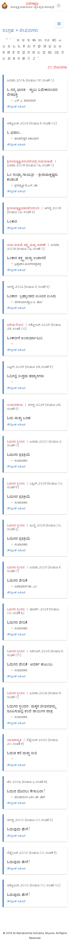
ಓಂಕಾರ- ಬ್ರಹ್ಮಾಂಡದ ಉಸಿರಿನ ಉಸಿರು (31, 296)
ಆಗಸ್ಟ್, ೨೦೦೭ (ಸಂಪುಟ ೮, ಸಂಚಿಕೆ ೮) (28, 286)
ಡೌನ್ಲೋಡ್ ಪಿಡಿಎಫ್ (16, 106)
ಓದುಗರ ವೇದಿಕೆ (17, 580)
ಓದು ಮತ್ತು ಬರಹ (19, 418)
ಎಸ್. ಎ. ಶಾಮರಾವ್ (25, 100)
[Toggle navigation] (58, 5)
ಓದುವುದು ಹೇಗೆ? (18, 829)
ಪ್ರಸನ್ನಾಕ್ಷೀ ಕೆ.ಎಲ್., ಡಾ (26, 185)
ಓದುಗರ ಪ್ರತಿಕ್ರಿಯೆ (18, 455)
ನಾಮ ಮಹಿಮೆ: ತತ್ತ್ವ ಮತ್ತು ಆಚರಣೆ (26, 245)
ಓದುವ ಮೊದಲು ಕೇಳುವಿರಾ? (26, 791)
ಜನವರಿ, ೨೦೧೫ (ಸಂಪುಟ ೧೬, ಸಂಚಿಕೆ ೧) (30, 165)
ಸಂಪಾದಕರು (20, 460)
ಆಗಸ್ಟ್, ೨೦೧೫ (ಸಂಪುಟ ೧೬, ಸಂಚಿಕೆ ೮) (34, 210)
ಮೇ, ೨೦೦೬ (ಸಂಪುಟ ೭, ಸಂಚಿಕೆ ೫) (27, 782)
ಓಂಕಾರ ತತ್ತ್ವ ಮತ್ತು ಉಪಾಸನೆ (26, 258)
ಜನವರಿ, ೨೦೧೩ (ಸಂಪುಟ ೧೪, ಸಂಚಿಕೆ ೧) (30, 80)
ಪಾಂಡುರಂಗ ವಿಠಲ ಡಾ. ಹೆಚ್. (30, 797)
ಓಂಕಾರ (12, 221)
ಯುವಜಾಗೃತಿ (14, 740)
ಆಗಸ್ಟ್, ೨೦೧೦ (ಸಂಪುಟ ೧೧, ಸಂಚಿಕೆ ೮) (30, 820)
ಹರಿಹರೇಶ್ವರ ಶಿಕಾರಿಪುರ (26, 138)
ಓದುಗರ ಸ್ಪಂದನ (16, 441)
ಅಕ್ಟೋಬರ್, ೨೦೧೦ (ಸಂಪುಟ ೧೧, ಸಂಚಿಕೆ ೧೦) (33, 885)
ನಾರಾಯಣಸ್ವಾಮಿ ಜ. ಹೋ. (28, 302)
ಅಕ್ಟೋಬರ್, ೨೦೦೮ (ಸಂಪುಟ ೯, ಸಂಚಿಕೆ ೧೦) (32, 123)
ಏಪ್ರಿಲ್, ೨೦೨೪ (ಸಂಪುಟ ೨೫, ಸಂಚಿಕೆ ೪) (30, 367)
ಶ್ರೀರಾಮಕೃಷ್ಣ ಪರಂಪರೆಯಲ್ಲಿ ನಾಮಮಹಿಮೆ (30, 161)
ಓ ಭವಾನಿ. (14, 132)
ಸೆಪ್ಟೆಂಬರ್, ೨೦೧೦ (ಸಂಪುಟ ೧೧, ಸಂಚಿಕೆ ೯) (32, 852)
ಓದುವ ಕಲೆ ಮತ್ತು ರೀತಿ (22, 753)
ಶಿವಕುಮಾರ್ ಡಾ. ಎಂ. (25, 586)
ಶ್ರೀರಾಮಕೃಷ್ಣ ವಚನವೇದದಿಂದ (23, 208)
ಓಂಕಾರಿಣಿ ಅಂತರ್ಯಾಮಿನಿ (25, 338)
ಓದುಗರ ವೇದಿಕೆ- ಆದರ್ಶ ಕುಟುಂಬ (30, 664)
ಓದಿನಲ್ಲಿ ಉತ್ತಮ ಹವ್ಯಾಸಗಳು (25, 376)
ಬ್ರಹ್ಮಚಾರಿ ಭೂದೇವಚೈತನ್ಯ (27, 264)
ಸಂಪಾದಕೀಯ (15, 405)
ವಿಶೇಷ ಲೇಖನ (15, 324)
